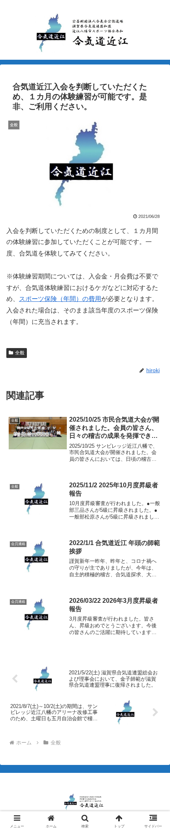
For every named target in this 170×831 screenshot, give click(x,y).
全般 (20, 353)
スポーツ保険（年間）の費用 (60, 298)
